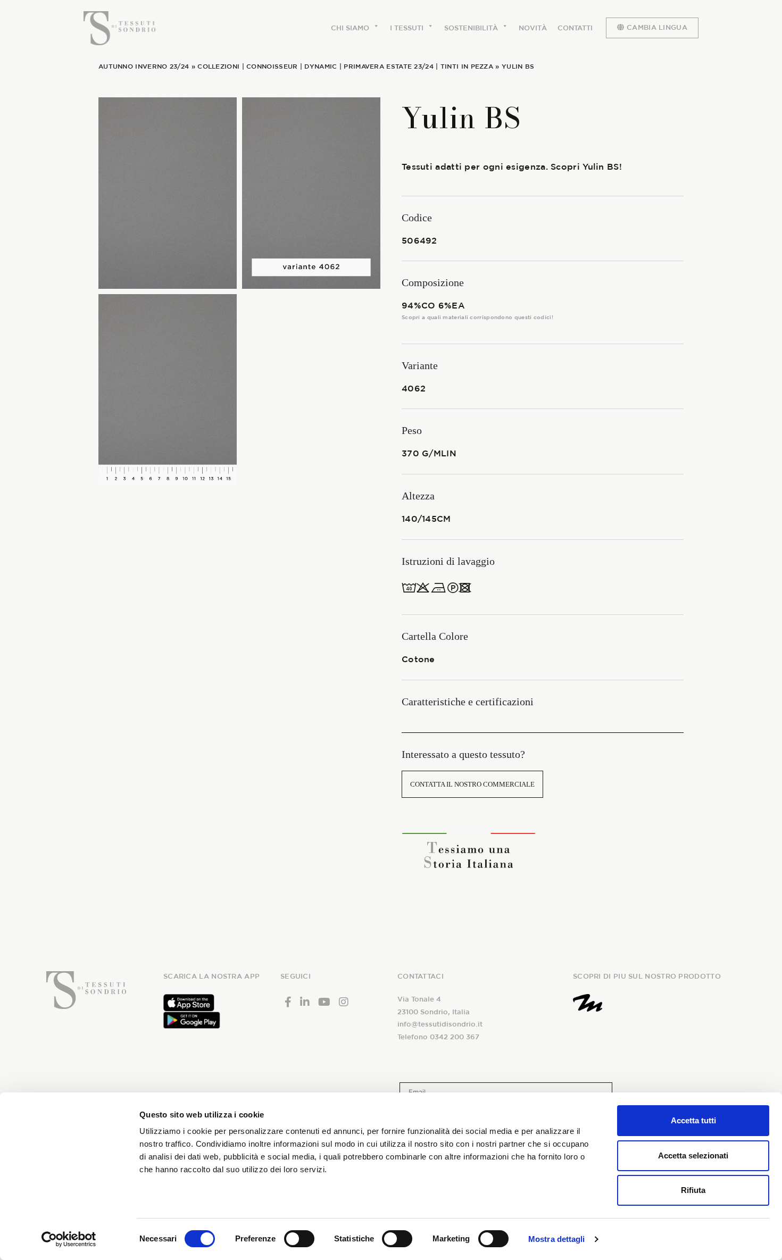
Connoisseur (271, 66)
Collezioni (218, 66)
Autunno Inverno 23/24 (143, 66)
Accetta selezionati (693, 1155)
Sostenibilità (471, 28)
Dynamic (320, 66)
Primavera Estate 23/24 (389, 66)
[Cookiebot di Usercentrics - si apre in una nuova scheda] (68, 1239)
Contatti (575, 28)
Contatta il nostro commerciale (472, 784)
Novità (533, 28)
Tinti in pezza (466, 66)
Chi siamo (350, 28)
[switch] (299, 1238)
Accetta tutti (693, 1120)
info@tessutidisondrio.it (439, 1024)
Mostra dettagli (556, 1239)
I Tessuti (406, 28)
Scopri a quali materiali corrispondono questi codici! (477, 317)
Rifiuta (693, 1190)
